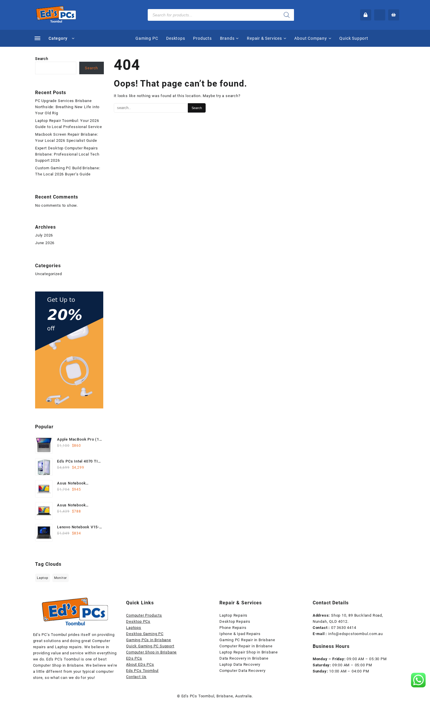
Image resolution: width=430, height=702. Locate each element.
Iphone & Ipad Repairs (240, 634)
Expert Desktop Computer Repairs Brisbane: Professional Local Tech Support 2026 (67, 154)
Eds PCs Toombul (142, 670)
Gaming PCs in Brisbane (148, 640)
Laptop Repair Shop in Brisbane (248, 652)
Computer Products (144, 615)
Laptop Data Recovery (239, 664)
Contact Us (136, 677)
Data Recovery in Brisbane (244, 658)
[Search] (286, 15)
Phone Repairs (232, 627)
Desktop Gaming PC (145, 634)
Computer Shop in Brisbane (151, 652)
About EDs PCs (140, 664)
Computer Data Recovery (242, 670)
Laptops (133, 627)
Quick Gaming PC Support (150, 646)
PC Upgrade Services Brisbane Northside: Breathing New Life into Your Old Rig (67, 107)
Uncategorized (48, 274)
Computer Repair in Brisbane (246, 646)
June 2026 (44, 243)
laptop (42, 578)
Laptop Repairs (233, 615)
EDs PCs (134, 658)
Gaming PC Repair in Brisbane (247, 640)
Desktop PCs (138, 621)
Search (41, 58)
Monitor (60, 578)
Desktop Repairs (234, 621)
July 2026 (44, 235)
